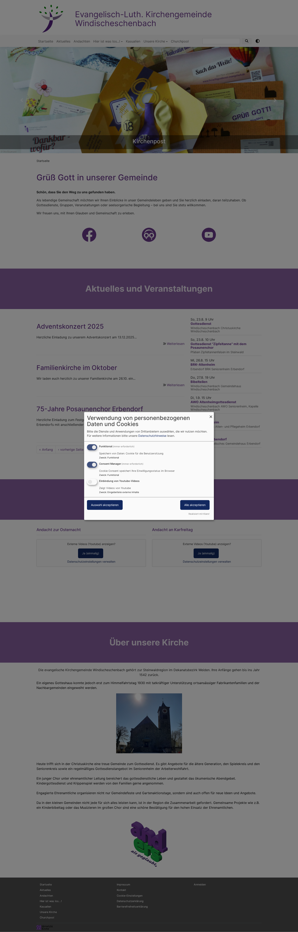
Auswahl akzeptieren (105, 505)
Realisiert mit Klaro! (199, 513)
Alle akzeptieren (195, 505)
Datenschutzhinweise (152, 435)
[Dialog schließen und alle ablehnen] (211, 414)
